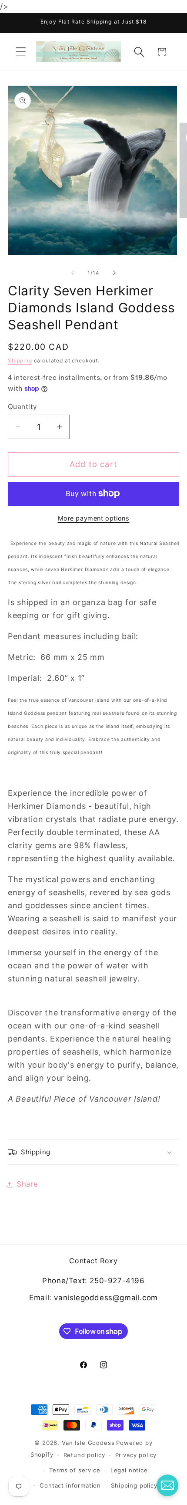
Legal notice (129, 1470)
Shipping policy (134, 1485)
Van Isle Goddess (88, 1442)
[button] (21, 52)
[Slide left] (72, 272)
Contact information (70, 1485)
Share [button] (27, 1184)
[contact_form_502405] (167, 1485)
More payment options (94, 518)
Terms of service (74, 1470)
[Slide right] (114, 272)
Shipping (20, 360)
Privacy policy (136, 1454)
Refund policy (84, 1454)
